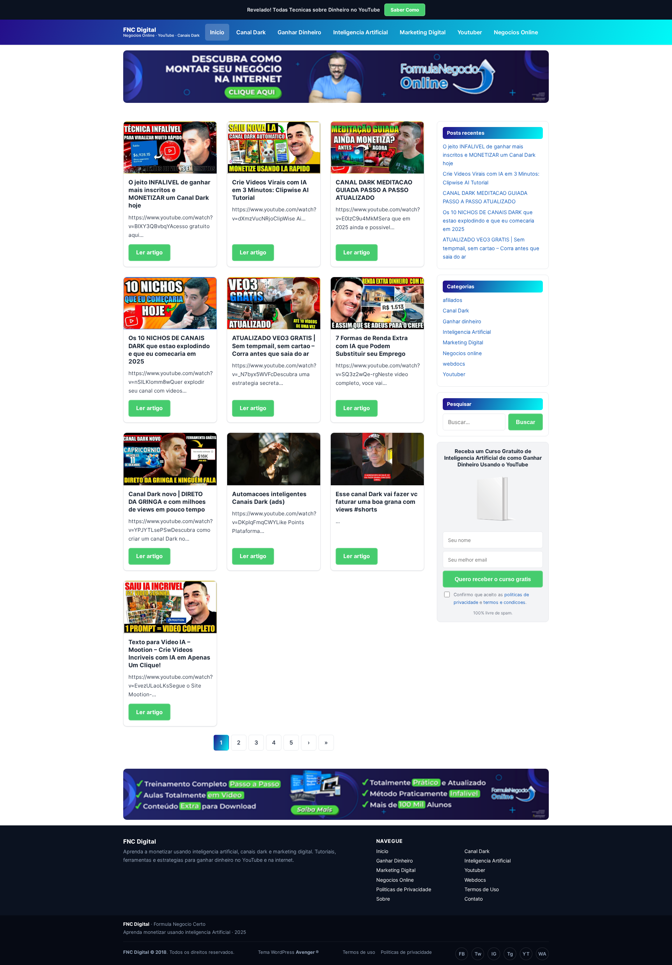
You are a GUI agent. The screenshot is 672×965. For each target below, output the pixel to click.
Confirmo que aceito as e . (491, 598)
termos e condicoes (504, 602)
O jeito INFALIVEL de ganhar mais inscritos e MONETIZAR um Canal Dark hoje (489, 155)
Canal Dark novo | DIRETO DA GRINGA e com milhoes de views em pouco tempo (167, 502)
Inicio (217, 32)
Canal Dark (251, 32)
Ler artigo (149, 252)
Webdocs (475, 880)
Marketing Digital (423, 32)
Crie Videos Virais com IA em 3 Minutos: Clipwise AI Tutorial (270, 190)
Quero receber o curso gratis (493, 579)
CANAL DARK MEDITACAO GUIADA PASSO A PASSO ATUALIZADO (374, 190)
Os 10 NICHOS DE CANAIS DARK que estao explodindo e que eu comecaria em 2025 (488, 221)
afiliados (452, 300)
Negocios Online (516, 32)
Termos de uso (359, 952)
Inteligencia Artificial (360, 32)
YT (526, 954)
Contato (473, 899)
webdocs (454, 364)
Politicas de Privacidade (403, 889)
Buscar (525, 422)
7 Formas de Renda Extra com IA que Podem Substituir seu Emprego (372, 345)
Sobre (383, 899)
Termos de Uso (481, 889)
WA (542, 954)
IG (493, 954)
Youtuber (469, 32)
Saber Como (405, 10)
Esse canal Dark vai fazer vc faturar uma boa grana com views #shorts (377, 502)
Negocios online (462, 353)
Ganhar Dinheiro (299, 32)
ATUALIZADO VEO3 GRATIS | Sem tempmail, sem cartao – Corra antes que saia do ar (273, 345)
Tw (478, 954)
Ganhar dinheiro (462, 321)
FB (462, 954)
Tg (510, 954)
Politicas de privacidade (406, 952)
